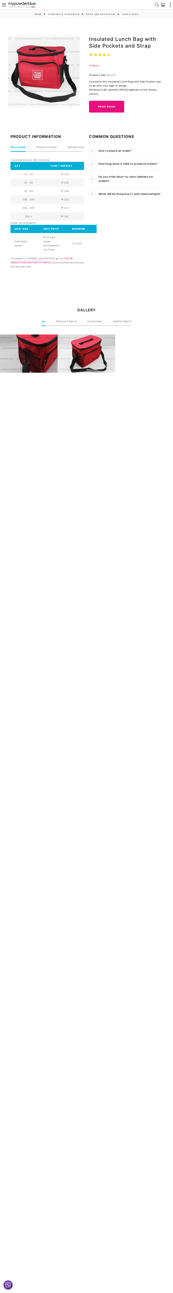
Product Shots (66, 321)
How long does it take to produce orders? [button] (128, 164)
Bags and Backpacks (101, 14)
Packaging (95, 321)
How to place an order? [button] (115, 151)
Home (38, 14)
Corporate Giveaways (64, 14)
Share (95, 65)
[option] (44, 71)
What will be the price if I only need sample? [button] (129, 194)
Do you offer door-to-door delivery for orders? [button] (125, 179)
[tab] (126, 150)
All (44, 321)
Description (75, 147)
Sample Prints (122, 321)
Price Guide (106, 106)
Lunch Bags (130, 14)
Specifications (46, 147)
